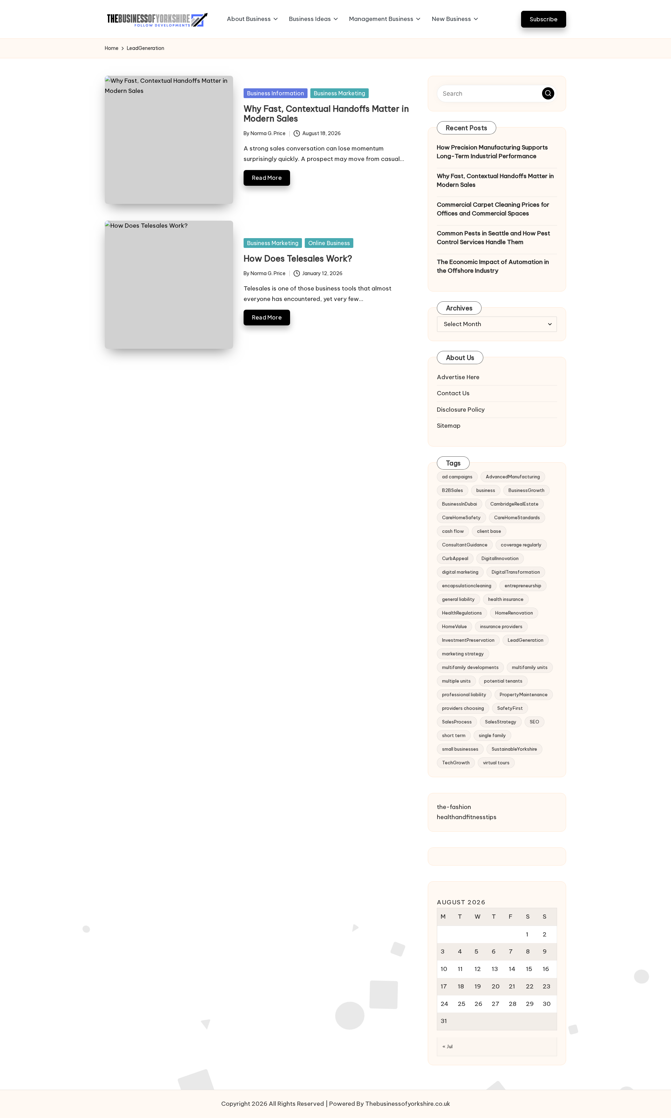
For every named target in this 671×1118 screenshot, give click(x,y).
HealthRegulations (462, 613)
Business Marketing (339, 93)
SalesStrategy (501, 722)
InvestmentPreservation (468, 640)
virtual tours (496, 762)
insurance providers (501, 626)
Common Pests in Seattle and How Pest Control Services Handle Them (493, 237)
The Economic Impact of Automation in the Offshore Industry (493, 266)
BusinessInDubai (459, 504)
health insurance (506, 599)
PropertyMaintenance (524, 694)
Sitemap (449, 425)
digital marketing (460, 572)
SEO (534, 722)
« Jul (447, 1046)
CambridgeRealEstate (514, 504)
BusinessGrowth (526, 490)
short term (454, 735)
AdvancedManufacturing (513, 476)
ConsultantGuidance (465, 544)
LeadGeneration (525, 640)
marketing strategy (463, 653)
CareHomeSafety (461, 517)
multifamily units (530, 667)
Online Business (329, 243)
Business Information (275, 93)
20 (496, 986)
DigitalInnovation (500, 558)
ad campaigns (457, 476)
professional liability (464, 694)
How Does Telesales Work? (298, 258)
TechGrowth (456, 762)
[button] (543, 19)
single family (492, 735)
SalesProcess (457, 722)
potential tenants (503, 681)
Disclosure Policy (461, 409)
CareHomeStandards (517, 517)
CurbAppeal (455, 558)
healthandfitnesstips (467, 817)
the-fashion (454, 807)
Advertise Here (458, 377)
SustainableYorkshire (514, 749)
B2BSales (452, 490)
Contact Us (453, 393)
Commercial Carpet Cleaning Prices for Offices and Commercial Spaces (493, 209)
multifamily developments (470, 667)
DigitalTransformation (516, 572)
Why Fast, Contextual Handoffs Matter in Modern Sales (326, 113)
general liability (458, 599)
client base (489, 531)
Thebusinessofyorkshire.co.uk (407, 1104)
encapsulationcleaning (466, 585)
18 (461, 986)
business (485, 490)
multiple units (456, 681)
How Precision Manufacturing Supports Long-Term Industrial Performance (492, 152)
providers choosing (463, 708)
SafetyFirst (510, 708)
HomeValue (454, 626)
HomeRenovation (514, 613)
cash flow (453, 531)
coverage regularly (521, 544)
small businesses (460, 749)
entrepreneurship (523, 585)
